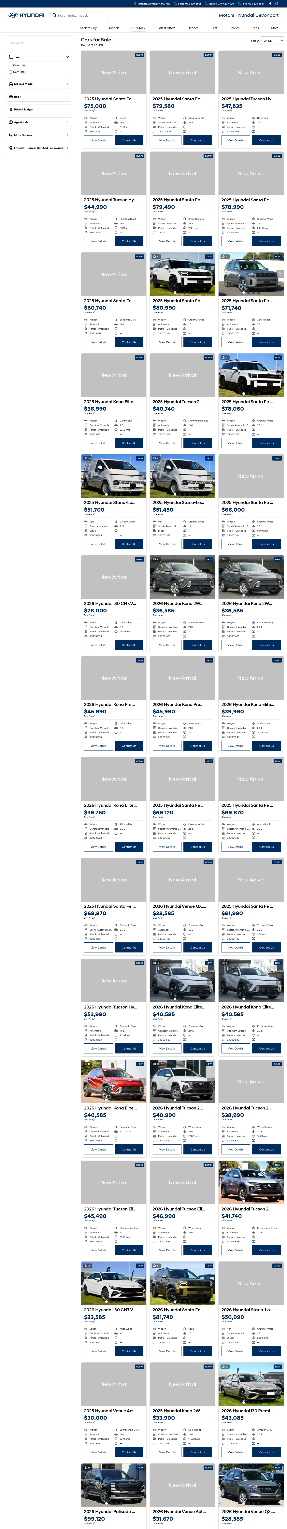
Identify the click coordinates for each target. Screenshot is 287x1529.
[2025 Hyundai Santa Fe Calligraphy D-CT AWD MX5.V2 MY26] (251, 375)
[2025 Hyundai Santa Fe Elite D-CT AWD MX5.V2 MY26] (251, 476)
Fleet (214, 28)
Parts (255, 28)
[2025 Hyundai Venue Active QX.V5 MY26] (113, 1384)
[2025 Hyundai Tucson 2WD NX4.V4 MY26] (182, 375)
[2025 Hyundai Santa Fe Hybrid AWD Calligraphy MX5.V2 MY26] (182, 274)
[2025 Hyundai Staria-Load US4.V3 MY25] (113, 476)
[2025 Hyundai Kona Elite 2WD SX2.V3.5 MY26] (113, 375)
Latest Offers (166, 28)
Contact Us (129, 140)
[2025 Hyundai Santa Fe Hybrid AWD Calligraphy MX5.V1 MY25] (113, 72)
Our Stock (138, 28)
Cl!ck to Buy (88, 28)
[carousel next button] (211, 274)
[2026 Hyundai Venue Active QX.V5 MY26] (182, 1485)
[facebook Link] (270, 3)
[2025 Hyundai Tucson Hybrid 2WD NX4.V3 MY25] (251, 72)
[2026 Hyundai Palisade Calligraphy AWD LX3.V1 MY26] (113, 1485)
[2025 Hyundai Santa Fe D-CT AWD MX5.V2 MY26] (251, 880)
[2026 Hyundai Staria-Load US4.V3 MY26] (251, 1283)
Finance (193, 28)
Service (235, 28)
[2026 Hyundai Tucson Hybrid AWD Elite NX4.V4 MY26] (113, 980)
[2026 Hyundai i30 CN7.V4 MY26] (113, 577)
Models (114, 28)
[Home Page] (26, 15)
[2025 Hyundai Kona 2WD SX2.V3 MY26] (182, 1384)
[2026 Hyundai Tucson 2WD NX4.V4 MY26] (182, 1081)
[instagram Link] (276, 3)
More (275, 28)
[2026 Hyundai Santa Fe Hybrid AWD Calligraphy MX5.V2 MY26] (182, 1283)
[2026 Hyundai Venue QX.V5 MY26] (182, 880)
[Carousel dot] (175, 292)
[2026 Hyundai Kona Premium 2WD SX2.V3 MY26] (113, 678)
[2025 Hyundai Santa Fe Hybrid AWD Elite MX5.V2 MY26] (251, 274)
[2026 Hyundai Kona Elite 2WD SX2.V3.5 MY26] (251, 678)
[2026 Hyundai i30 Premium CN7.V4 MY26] (251, 1384)
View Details (98, 140)
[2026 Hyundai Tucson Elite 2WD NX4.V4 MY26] (113, 1182)
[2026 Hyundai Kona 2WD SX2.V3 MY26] (182, 577)
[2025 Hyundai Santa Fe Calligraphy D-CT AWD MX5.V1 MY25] (182, 72)
